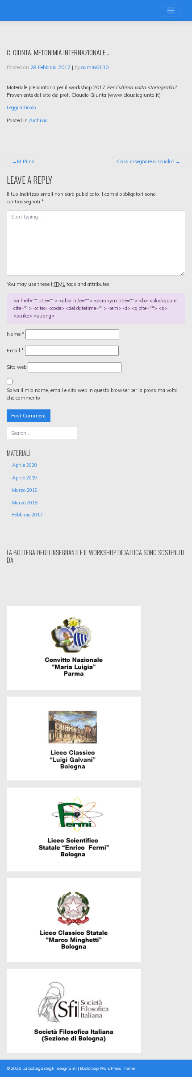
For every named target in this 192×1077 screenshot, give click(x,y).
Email (15, 350)
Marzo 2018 (25, 502)
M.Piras (25, 161)
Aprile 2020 (24, 465)
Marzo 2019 (25, 490)
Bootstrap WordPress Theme (107, 1068)
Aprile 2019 (24, 478)
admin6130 (95, 67)
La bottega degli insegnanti (49, 1068)
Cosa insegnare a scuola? (145, 161)
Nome (15, 334)
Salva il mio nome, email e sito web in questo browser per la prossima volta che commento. (92, 394)
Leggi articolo (21, 107)
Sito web (16, 367)
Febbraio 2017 (27, 515)
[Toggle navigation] (171, 10)
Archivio (38, 120)
